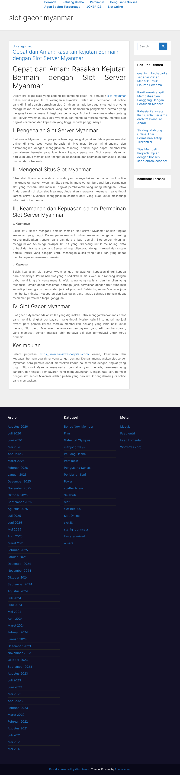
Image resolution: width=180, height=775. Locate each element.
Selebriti (70, 495)
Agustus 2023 (18, 673)
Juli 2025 (14, 515)
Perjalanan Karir (75, 474)
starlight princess (76, 529)
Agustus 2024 (18, 591)
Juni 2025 (15, 522)
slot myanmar (116, 95)
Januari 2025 (17, 557)
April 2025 (15, 536)
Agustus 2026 (18, 426)
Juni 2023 (15, 687)
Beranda (50, 2)
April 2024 (15, 618)
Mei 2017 (14, 749)
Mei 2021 (14, 742)
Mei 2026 (14, 447)
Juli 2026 (14, 433)
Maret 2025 (16, 543)
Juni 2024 (15, 605)
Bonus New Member (78, 426)
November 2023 (19, 653)
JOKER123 (94, 6)
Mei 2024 (14, 612)
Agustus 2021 (17, 728)
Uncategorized (22, 46)
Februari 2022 (18, 721)
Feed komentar (131, 440)
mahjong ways (74, 447)
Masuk (125, 426)
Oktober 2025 (18, 495)
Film (67, 433)
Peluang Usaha (73, 2)
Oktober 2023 (18, 660)
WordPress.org (131, 447)
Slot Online (115, 6)
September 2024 (20, 584)
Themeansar (122, 769)
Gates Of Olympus (77, 440)
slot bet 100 (72, 509)
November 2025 (19, 488)
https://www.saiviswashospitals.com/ (64, 354)
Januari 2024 (17, 639)
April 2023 (15, 701)
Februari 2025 (18, 550)
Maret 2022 (16, 714)
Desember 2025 (19, 481)
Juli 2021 (14, 735)
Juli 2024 (14, 598)
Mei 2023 (14, 694)
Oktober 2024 (18, 577)
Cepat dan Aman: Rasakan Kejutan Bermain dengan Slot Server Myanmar (65, 55)
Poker (68, 481)
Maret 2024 (16, 625)
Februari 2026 (18, 467)
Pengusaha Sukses (123, 2)
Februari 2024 (18, 632)
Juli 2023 (14, 680)
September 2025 (20, 502)
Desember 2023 (19, 646)
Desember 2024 (19, 564)
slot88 (68, 522)
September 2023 (20, 666)
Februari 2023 (18, 708)
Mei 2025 (14, 529)
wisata (68, 543)
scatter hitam (73, 488)
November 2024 (19, 570)
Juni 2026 (15, 440)
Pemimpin (97, 2)
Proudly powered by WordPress (69, 769)
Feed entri (127, 433)
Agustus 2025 (18, 509)
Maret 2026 (16, 461)
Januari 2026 (17, 474)
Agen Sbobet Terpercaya (62, 6)
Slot (67, 502)
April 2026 (15, 454)
